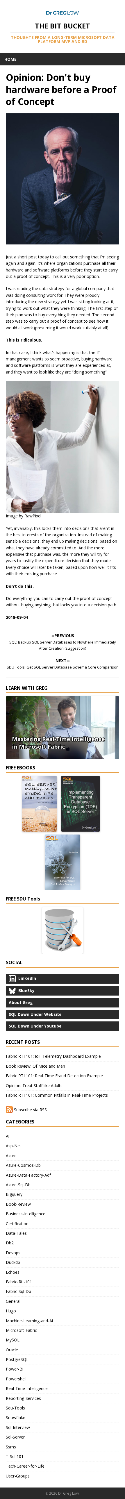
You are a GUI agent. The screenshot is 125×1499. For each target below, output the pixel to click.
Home (10, 59)
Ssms (11, 1447)
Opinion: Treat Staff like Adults (34, 1085)
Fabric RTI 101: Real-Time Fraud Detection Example (54, 1075)
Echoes (12, 1272)
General (13, 1301)
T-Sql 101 (15, 1456)
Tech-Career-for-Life (25, 1466)
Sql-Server (15, 1437)
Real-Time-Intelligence (27, 1388)
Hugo (11, 1311)
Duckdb (13, 1262)
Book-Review (18, 1204)
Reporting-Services (23, 1398)
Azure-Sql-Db (18, 1184)
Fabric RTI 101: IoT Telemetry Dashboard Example (53, 1056)
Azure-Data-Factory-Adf (28, 1175)
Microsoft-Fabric (21, 1330)
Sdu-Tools (15, 1408)
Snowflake (15, 1417)
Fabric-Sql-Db (18, 1291)
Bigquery (14, 1194)
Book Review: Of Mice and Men (35, 1066)
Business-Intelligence (25, 1213)
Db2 (10, 1243)
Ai (7, 1136)
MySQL (12, 1340)
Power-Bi (14, 1369)
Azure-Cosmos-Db (23, 1165)
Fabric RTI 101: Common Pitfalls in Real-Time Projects (57, 1095)
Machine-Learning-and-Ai (29, 1320)
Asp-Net (13, 1145)
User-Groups (18, 1476)
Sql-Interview (18, 1427)
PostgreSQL (17, 1359)
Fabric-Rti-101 (19, 1281)
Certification (17, 1223)
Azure (11, 1155)
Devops (13, 1252)
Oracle (12, 1350)
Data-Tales (16, 1233)
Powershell (16, 1379)
